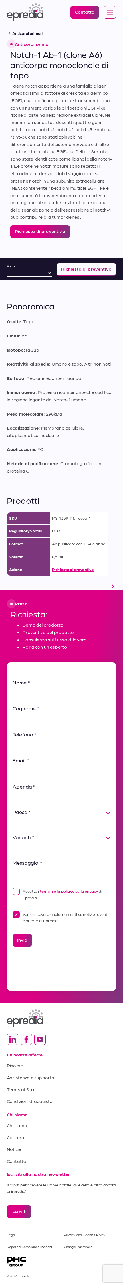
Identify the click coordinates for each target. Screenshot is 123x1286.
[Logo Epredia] (61, 1018)
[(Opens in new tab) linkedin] (12, 1039)
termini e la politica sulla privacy (69, 891)
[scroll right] (112, 586)
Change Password (78, 1247)
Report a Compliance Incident (29, 1247)
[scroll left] (10, 586)
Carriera (15, 1137)
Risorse (15, 1065)
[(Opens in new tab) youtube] (40, 1039)
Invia (22, 940)
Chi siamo (17, 1125)
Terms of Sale (21, 1089)
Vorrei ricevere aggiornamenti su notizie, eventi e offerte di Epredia (65, 917)
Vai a (11, 266)
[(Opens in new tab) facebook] (26, 1039)
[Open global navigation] (110, 12)
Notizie (14, 1149)
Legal (11, 1235)
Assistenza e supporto (30, 1077)
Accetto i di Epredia (62, 894)
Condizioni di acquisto (30, 1101)
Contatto (16, 1161)
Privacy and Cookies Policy (84, 1235)
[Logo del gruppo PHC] (61, 1262)
